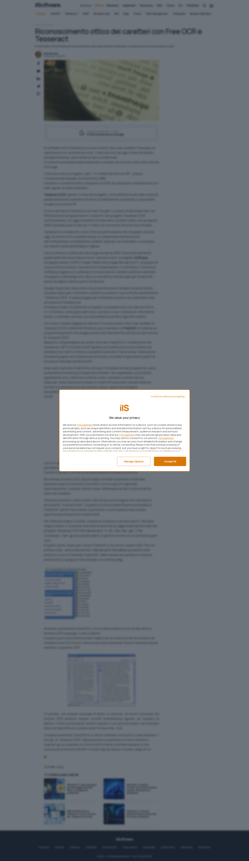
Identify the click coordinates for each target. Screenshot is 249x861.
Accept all (170, 461)
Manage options (134, 461)
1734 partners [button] (85, 425)
